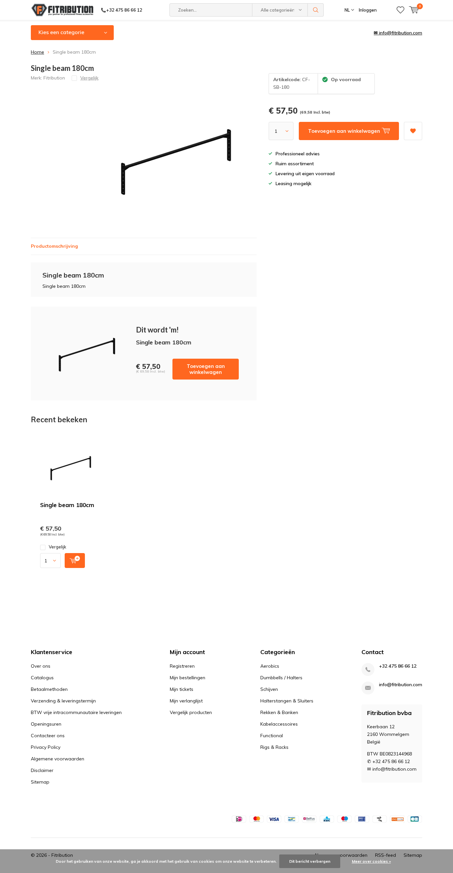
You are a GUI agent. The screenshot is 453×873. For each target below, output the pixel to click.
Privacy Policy (45, 747)
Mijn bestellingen (187, 678)
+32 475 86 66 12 (398, 666)
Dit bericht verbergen (309, 861)
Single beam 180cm (67, 504)
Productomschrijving (54, 246)
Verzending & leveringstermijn (63, 701)
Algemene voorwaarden (57, 759)
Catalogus (42, 678)
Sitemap (40, 782)
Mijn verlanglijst (186, 701)
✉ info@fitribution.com (398, 33)
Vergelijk (57, 546)
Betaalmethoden (49, 689)
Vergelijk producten (191, 712)
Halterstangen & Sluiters (286, 701)
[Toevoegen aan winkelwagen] (75, 560)
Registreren (182, 666)
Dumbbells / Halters (281, 678)
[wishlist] (400, 10)
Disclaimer (42, 770)
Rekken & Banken (279, 712)
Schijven (269, 689)
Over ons (40, 666)
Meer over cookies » (371, 861)
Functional (271, 736)
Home (37, 52)
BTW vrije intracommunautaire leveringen (76, 712)
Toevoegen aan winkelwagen (206, 369)
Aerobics (269, 666)
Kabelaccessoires (279, 724)
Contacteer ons (48, 736)
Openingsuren (46, 724)
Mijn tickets (181, 689)
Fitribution (54, 78)
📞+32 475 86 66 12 (121, 10)
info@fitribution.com (400, 685)
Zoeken (316, 10)
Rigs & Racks (274, 747)
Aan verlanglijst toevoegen (413, 131)
